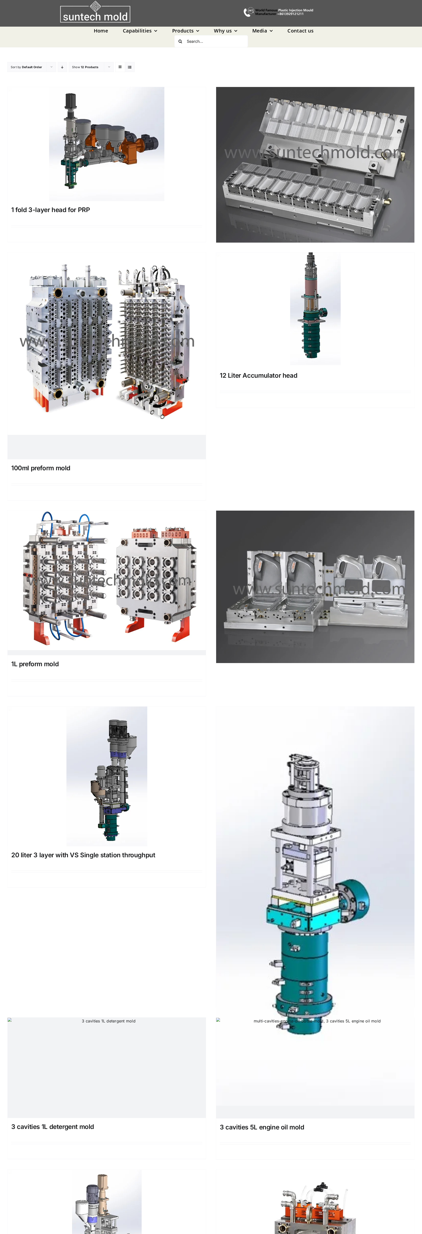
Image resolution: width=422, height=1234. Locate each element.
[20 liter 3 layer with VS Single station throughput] (107, 776)
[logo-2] (95, 12)
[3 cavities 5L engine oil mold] (315, 1068)
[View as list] (130, 67)
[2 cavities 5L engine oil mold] (315, 560)
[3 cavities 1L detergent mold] (107, 1068)
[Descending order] (62, 67)
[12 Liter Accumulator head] (315, 309)
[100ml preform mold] (107, 356)
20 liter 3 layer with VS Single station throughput (83, 855)
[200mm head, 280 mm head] (315, 836)
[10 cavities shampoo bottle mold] (315, 137)
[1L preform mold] (107, 583)
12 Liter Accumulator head (258, 375)
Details (317, 400)
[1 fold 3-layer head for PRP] (107, 144)
